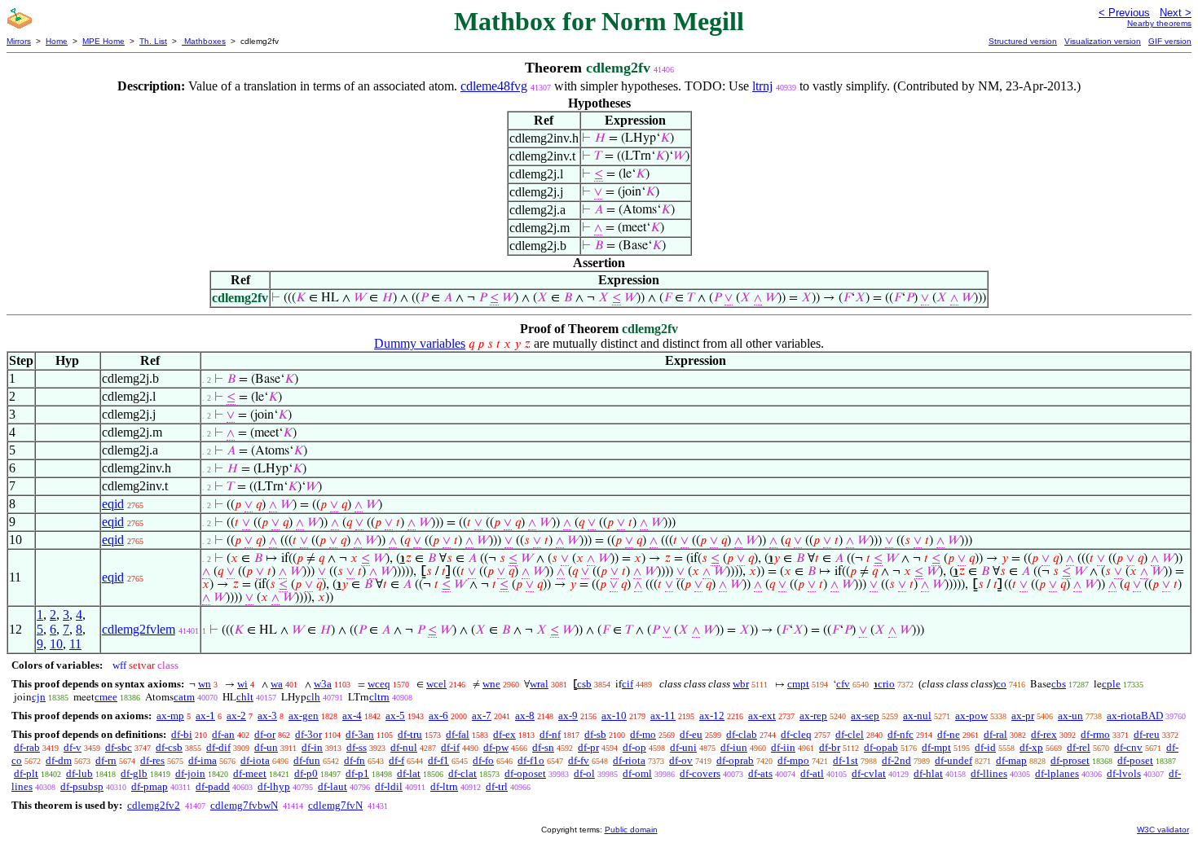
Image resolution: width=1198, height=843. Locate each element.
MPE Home (103, 41)
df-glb (134, 773)
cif (627, 684)
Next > (1175, 13)
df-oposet (525, 773)
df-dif (218, 747)
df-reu (1147, 734)
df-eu (691, 734)
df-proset (1070, 760)
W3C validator (1163, 829)
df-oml (637, 773)
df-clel (849, 734)
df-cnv (1128, 747)
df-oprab (735, 760)
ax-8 (525, 715)
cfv (843, 684)
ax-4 (352, 715)
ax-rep (813, 715)
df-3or (308, 734)
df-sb (595, 734)
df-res (152, 760)
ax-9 (568, 715)
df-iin (783, 747)
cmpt (798, 684)
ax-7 (481, 715)
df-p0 (306, 773)
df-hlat (928, 773)
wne (491, 684)
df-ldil (389, 786)
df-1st (845, 760)
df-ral (995, 734)
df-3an (360, 734)
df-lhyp (274, 786)
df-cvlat (869, 773)
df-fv (578, 760)
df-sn (543, 747)
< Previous (1124, 13)
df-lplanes (1057, 773)
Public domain (631, 829)
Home (57, 41)
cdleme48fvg (493, 86)
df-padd (213, 786)
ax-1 (205, 715)
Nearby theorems (1159, 23)
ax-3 (267, 715)
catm (184, 697)
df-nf (550, 734)
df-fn (354, 760)
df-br (829, 747)
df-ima (202, 760)
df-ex (504, 734)
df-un (266, 747)
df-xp (1031, 747)
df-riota (629, 760)
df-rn (106, 760)
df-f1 (438, 760)
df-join (190, 773)
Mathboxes (204, 41)
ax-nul (917, 715)
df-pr (588, 747)
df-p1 (357, 773)
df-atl (812, 773)
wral (539, 684)
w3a (323, 684)
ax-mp (170, 715)
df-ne (948, 734)
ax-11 (663, 715)
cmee (106, 697)
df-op (634, 747)
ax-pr (1022, 715)
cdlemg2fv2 (153, 805)
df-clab (741, 734)
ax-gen (303, 715)
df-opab (881, 747)
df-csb (169, 747)
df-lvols (1124, 773)
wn (204, 684)
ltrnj (762, 86)
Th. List (153, 41)
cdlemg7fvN (335, 805)
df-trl (497, 786)
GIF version (1169, 41)
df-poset (1135, 760)
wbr (741, 684)
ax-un (1070, 715)
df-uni (683, 747)
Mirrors (19, 41)
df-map (1011, 760)
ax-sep (865, 715)
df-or (264, 734)
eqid (113, 504)
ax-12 (712, 715)
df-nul (403, 747)
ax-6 (438, 715)
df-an (223, 734)
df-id (985, 747)
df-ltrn (444, 786)
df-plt (26, 773)
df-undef (953, 760)
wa (277, 684)
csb (584, 684)
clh (313, 697)
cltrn (379, 697)
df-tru (410, 734)
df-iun (733, 747)
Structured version (1023, 41)
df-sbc (118, 747)
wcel (436, 684)
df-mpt (936, 747)
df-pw (496, 747)
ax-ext (762, 715)
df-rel (1078, 747)
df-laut (332, 786)
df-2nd (896, 760)
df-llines (989, 773)
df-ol (584, 773)
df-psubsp (82, 786)
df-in (312, 747)
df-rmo (1095, 734)
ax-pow (971, 715)
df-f (396, 760)
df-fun (306, 760)
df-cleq (796, 734)
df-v (72, 747)
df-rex (1044, 734)
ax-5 (395, 715)
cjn (39, 697)
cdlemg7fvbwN (244, 805)
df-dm (59, 760)
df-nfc (900, 734)
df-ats (760, 773)
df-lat (409, 773)
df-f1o (531, 760)
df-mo (643, 734)
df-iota (255, 760)
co (1001, 684)
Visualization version (1102, 41)
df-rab (27, 747)
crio (886, 684)
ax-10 (614, 715)
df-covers (700, 773)
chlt (244, 697)
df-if (450, 747)
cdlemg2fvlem (138, 629)
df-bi (181, 734)
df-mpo (793, 760)
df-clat (462, 773)
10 (56, 644)
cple (1111, 684)
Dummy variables (419, 343)
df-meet (249, 773)
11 (75, 644)
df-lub (79, 773)
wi (242, 684)
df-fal (457, 734)
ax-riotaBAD (1135, 715)
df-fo (483, 760)
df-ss (356, 747)
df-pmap (149, 786)
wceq (379, 684)
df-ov (681, 760)
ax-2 (236, 715)
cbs (1058, 684)
